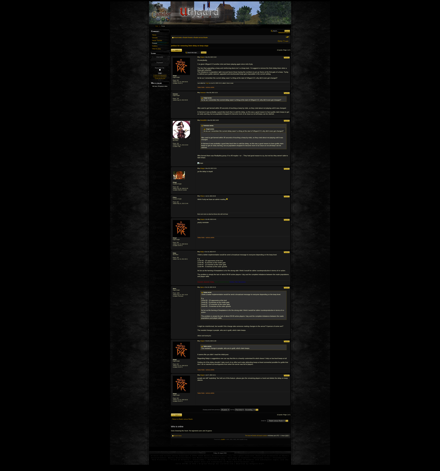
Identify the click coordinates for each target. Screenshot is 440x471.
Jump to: (263, 421)
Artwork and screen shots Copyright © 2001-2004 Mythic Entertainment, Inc (191, 455)
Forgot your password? (159, 75)
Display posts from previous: (212, 409)
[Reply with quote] (286, 57)
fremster (175, 94)
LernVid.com (227, 463)
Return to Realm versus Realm (182, 419)
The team (248, 435)
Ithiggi (175, 182)
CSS (194, 463)
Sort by (232, 409)
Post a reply (174, 49)
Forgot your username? (159, 77)
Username (159, 57)
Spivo (174, 288)
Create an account (160, 78)
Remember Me (159, 68)
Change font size (287, 37)
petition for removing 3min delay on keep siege (189, 46)
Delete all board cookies (259, 435)
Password (160, 62)
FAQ (281, 41)
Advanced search (284, 32)
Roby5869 (176, 139)
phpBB (223, 439)
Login (286, 41)
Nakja (174, 253)
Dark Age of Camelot (239, 457)
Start (156, 26)
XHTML (185, 463)
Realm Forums (188, 37)
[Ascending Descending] (251, 409)
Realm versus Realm (201, 37)
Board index (178, 37)
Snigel (175, 75)
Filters (175, 197)
